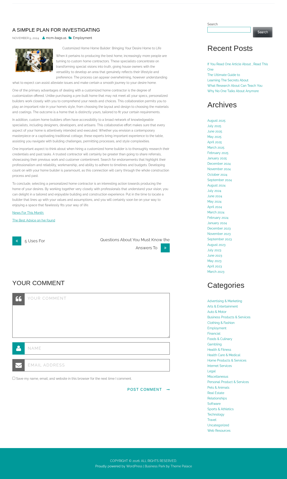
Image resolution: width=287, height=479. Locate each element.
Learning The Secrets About (227, 80)
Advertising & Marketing (224, 301)
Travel (211, 420)
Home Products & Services (226, 360)
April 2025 (214, 142)
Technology (215, 414)
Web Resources (218, 430)
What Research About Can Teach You (234, 85)
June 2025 (214, 131)
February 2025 (217, 153)
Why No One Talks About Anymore (233, 91)
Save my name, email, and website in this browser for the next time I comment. (74, 378)
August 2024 (216, 185)
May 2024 (214, 201)
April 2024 (214, 207)
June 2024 (214, 196)
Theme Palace (181, 466)
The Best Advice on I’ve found (33, 220)
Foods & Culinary (219, 339)
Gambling (214, 344)
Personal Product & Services (228, 382)
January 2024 (217, 223)
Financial (213, 333)
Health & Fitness (219, 349)
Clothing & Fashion (221, 323)
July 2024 (214, 191)
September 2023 (219, 239)
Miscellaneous (217, 376)
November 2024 (219, 169)
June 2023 (214, 255)
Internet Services (219, 366)
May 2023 (214, 261)
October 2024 (217, 174)
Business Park (155, 466)
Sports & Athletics (220, 409)
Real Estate (215, 393)
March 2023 (215, 271)
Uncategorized (218, 425)
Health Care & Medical (223, 355)
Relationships (217, 398)
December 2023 (218, 228)
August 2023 (216, 245)
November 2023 (218, 234)
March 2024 (215, 212)
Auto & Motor (216, 312)
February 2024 (217, 217)
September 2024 (219, 180)
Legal (211, 371)
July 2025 (214, 126)
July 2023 (214, 250)
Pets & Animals (218, 387)
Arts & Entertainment (222, 306)
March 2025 (215, 147)
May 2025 (214, 137)
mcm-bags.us (56, 38)
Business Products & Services (228, 317)
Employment (82, 38)
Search (212, 24)
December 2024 (219, 163)
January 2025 (217, 158)
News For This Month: (28, 213)
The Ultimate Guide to (223, 75)
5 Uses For (34, 240)
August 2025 (216, 120)
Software (214, 403)
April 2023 (214, 266)
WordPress (133, 466)
